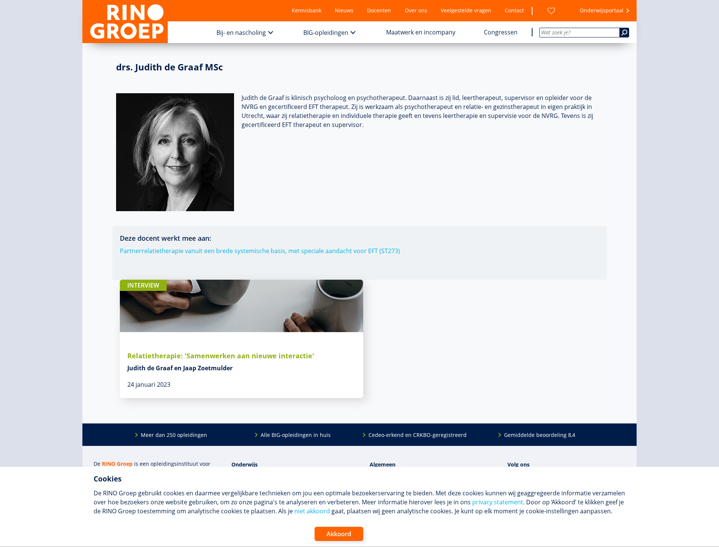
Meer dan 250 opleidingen (174, 434)
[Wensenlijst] (551, 10)
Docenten (379, 10)
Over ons (416, 10)
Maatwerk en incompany (420, 32)
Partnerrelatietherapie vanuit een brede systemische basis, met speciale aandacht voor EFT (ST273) (260, 251)
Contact (514, 10)
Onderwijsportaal (602, 10)
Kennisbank (306, 10)
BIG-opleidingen (325, 32)
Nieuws (344, 10)
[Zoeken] (624, 32)
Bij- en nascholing (241, 32)
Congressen (501, 32)
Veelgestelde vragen (466, 10)
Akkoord (339, 534)
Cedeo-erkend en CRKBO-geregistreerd (417, 434)
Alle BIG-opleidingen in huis (296, 434)
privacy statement (497, 502)
